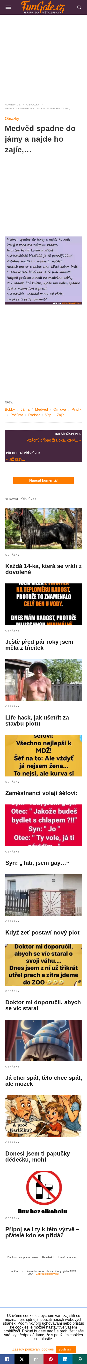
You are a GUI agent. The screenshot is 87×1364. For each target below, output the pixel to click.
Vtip (48, 415)
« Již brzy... (15, 459)
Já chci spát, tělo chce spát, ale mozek (43, 1080)
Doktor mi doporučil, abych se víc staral (43, 1005)
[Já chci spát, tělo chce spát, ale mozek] (43, 1040)
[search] (79, 7)
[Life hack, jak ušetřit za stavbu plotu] (43, 680)
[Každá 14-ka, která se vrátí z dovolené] (43, 528)
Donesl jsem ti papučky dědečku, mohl (37, 1156)
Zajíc (61, 415)
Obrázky (33, 104)
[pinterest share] (51, 1359)
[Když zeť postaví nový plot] (43, 895)
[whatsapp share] (79, 1359)
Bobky (10, 409)
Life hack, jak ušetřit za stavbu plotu (37, 720)
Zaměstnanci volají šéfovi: (41, 793)
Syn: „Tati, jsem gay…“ (37, 862)
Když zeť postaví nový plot (42, 932)
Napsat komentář (43, 480)
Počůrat (16, 415)
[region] (43, 55)
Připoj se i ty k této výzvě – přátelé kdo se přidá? (42, 1232)
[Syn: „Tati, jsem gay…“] (43, 825)
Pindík (76, 409)
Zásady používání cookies (33, 1349)
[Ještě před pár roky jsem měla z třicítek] (43, 604)
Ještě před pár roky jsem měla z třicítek (39, 644)
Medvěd (41, 409)
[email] (36, 1359)
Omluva (59, 409)
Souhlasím (65, 1349)
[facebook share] (7, 1359)
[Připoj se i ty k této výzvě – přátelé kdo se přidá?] (43, 1192)
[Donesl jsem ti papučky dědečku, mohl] (43, 1116)
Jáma (25, 409)
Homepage (13, 104)
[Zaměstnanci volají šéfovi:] (43, 756)
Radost (34, 415)
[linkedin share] (65, 1359)
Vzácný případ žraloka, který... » (54, 439)
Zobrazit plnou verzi (47, 1273)
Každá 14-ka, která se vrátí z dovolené (43, 569)
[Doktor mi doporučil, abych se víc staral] (43, 965)
